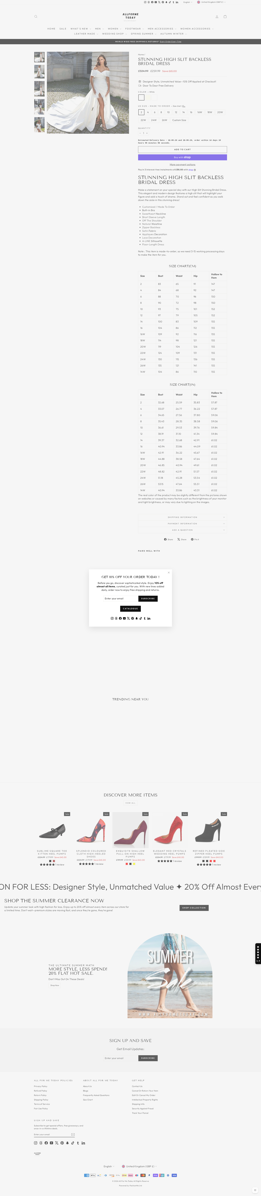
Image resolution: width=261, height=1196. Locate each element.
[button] (258, 953)
